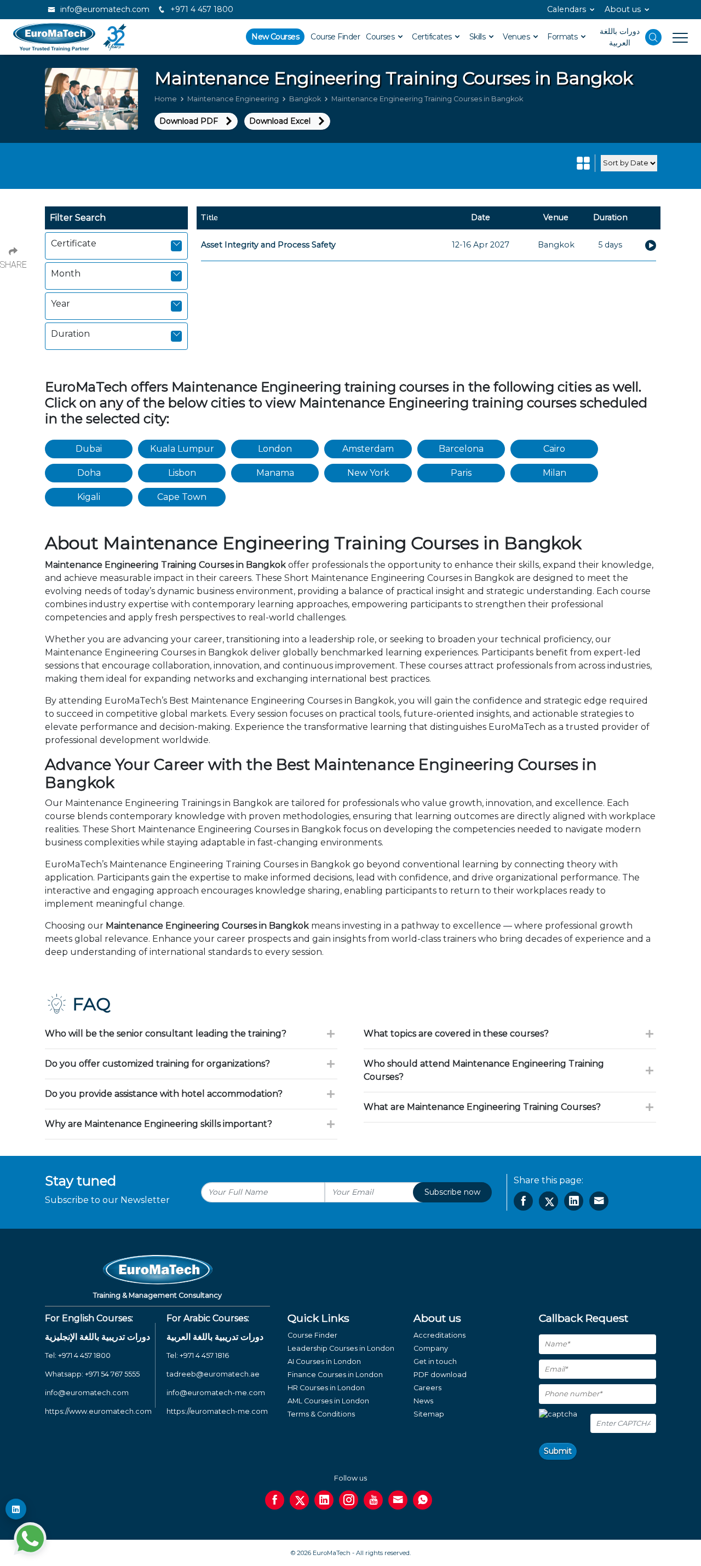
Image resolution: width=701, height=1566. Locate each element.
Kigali (88, 497)
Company (430, 1348)
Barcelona (461, 449)
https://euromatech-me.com (217, 1411)
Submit (558, 1451)
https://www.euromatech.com (98, 1411)
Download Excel (280, 121)
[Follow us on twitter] (299, 1500)
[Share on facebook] (523, 1201)
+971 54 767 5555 (112, 1374)
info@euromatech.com (104, 9)
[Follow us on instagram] (348, 1500)
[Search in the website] (653, 37)
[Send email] (397, 1500)
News (423, 1401)
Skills (478, 37)
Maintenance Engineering (233, 99)
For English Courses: (89, 1318)
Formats (563, 37)
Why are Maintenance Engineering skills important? (158, 1124)
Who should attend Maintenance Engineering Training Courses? (484, 1070)
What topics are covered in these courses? (456, 1033)
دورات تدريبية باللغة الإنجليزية (97, 1337)
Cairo (554, 449)
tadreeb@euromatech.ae (213, 1374)
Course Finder (335, 37)
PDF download (440, 1375)
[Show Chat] (30, 1538)
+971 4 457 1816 (204, 1355)
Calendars (566, 9)
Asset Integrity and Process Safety (268, 245)
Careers (427, 1388)
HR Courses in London (326, 1388)
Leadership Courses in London (341, 1348)
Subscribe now (452, 1192)
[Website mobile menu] (675, 37)
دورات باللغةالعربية (620, 37)
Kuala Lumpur (182, 449)
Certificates (432, 37)
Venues (517, 37)
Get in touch (435, 1361)
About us (623, 9)
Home (165, 99)
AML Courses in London (328, 1401)
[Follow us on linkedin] (324, 1500)
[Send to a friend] (598, 1201)
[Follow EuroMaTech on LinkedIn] (15, 1509)
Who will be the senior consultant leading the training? (165, 1033)
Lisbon (182, 473)
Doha (89, 473)
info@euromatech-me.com (215, 1393)
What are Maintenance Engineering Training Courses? (482, 1107)
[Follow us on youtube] (373, 1500)
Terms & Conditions (321, 1414)
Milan (554, 473)
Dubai (89, 449)
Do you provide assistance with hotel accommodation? (164, 1094)
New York (368, 473)
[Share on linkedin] (573, 1201)
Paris (461, 473)
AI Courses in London (324, 1361)
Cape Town (181, 497)
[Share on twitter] (548, 1201)
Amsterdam (368, 449)
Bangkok (305, 99)
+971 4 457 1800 (200, 9)
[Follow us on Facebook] (274, 1500)
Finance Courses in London (335, 1375)
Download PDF (188, 121)
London (275, 449)
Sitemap (428, 1414)
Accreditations (439, 1335)
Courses (381, 37)
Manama (275, 473)
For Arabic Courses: (207, 1318)
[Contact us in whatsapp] (422, 1500)
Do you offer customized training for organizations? (157, 1063)
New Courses (275, 37)
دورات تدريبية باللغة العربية (214, 1337)
